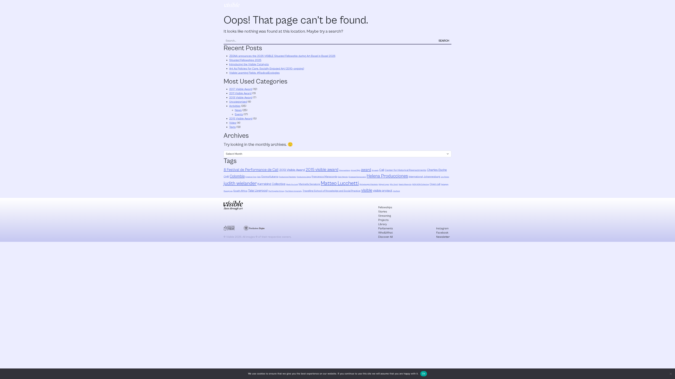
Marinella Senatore (309, 184)
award (366, 170)
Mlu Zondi (394, 184)
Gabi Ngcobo (343, 177)
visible (366, 190)
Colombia (237, 176)
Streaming (342, 5)
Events (239, 114)
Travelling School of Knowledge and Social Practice (332, 190)
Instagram (442, 228)
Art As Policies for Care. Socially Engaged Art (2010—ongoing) (266, 68)
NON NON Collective (420, 184)
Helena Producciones (387, 176)
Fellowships (309, 5)
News (238, 110)
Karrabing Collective (271, 184)
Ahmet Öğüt (355, 170)
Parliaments (392, 5)
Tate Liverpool (258, 190)
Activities (234, 106)
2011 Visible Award (240, 93)
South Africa (240, 190)
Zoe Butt (396, 191)
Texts (232, 127)
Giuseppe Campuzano (357, 177)
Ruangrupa (228, 191)
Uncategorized (238, 101)
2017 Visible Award (240, 89)
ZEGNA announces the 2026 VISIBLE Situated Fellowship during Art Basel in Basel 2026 (282, 56)
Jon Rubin (445, 177)
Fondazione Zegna (304, 177)
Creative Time (250, 177)
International (416, 176)
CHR (226, 176)
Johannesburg (431, 176)
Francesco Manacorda (324, 176)
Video (232, 122)
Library (375, 5)
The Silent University (293, 191)
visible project (382, 190)
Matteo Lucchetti (340, 183)
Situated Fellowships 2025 (245, 60)
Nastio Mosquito (405, 184)
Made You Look (292, 184)
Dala (259, 177)
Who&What (412, 5)
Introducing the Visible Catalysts (249, 64)
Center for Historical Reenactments (405, 170)
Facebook (442, 232)
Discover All (436, 5)
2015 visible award (322, 169)
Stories (326, 5)
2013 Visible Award (240, 97)
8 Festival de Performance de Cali (251, 170)
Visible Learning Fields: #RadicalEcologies (254, 72)
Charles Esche (437, 170)
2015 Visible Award (240, 118)
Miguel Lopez (384, 184)
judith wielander (240, 183)
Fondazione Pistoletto (287, 177)
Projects (360, 5)
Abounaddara (344, 170)
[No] (670, 373)
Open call (435, 184)
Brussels (375, 170)
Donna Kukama (269, 176)
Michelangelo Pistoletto (368, 184)
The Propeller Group (276, 191)
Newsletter (443, 236)
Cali (381, 170)
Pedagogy (444, 184)
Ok (423, 373)
